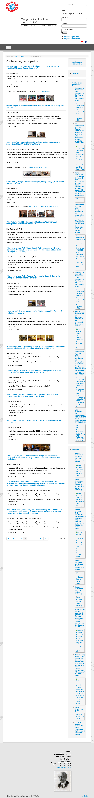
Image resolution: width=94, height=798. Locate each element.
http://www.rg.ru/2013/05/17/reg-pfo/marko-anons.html (45, 206)
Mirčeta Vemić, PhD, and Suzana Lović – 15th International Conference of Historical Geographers (34, 312)
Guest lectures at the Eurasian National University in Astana (79, 457)
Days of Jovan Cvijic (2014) (79, 709)
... (33, 539)
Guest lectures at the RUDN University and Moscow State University (79, 484)
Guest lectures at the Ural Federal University (79, 590)
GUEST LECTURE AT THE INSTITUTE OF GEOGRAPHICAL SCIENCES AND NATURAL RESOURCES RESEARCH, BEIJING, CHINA (80, 518)
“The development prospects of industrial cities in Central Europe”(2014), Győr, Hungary (35, 107)
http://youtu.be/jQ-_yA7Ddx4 (38, 167)
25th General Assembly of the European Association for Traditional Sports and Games (79, 319)
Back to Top (84, 796)
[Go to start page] (8, 538)
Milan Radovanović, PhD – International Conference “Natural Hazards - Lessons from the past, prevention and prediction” (33, 395)
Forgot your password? (71, 37)
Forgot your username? (72, 39)
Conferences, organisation (77, 63)
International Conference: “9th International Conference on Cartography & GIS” (79, 94)
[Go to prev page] (13, 538)
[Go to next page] (41, 538)
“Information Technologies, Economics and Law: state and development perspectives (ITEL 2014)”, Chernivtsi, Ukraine (33, 143)
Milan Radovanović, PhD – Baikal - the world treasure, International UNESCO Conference (35, 421)
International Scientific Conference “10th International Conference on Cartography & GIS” (79, 279)
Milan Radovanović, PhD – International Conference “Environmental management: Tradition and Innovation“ (31, 223)
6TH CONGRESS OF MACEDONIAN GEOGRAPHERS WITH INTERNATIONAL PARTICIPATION (80, 416)
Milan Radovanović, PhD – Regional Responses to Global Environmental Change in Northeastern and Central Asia (33, 277)
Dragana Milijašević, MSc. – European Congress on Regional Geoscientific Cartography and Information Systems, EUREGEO (34, 371)
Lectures (75, 450)
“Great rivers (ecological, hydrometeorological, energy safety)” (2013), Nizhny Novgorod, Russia (35, 182)
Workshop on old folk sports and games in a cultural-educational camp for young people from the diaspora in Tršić (80, 618)
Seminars (75, 73)
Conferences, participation (77, 84)
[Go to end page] (46, 538)
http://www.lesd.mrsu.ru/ (43, 91)
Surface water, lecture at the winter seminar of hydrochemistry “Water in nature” (80, 728)
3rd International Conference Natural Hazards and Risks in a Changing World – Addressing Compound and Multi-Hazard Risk (79, 133)
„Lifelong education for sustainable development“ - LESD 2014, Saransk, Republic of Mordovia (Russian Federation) (33, 67)
